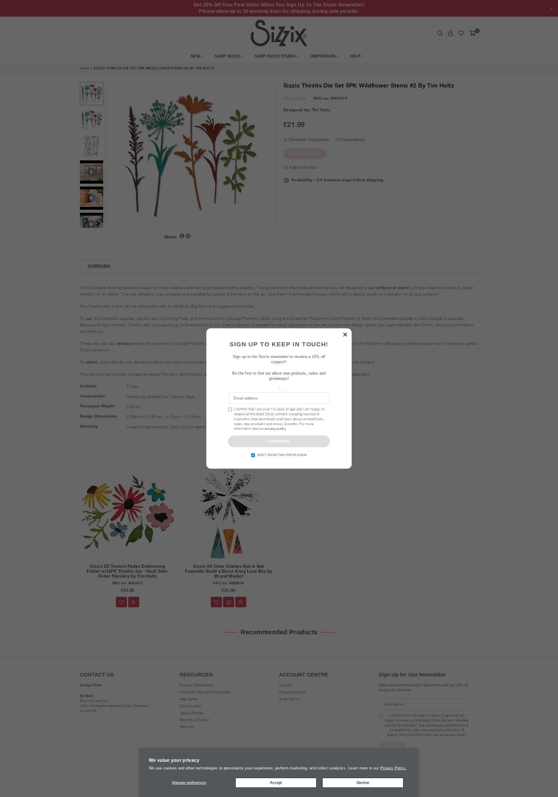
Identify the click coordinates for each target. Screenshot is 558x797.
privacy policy (275, 428)
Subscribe (279, 441)
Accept (276, 782)
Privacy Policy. (393, 768)
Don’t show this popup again (282, 454)
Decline (363, 782)
